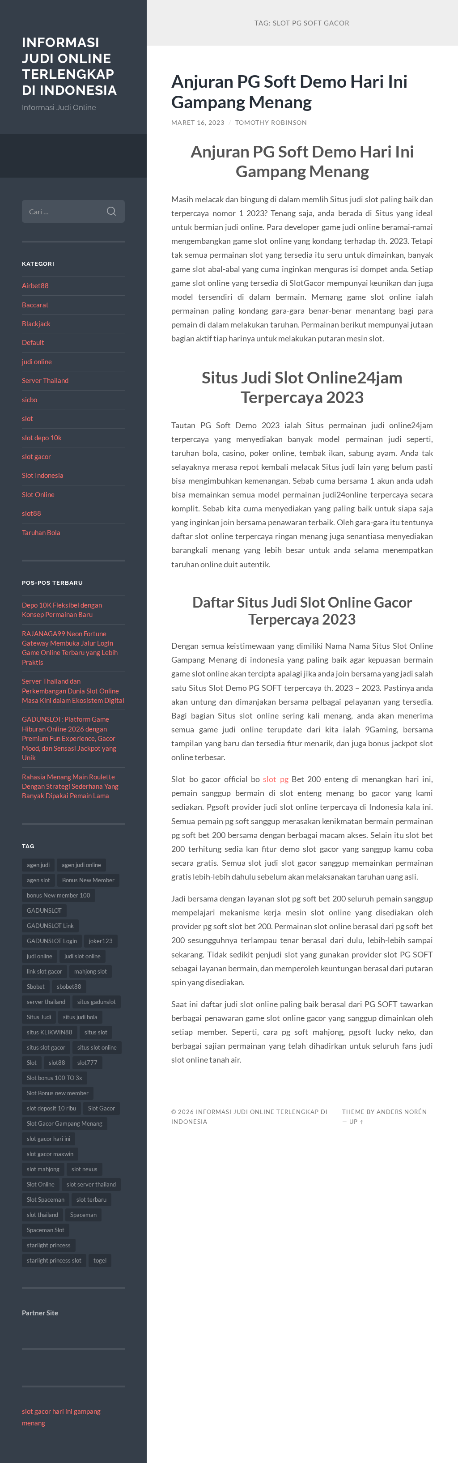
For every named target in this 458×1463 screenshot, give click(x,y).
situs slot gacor (46, 1047)
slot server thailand (91, 1184)
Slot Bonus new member (58, 1093)
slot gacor (36, 456)
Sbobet (36, 986)
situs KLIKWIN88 (49, 1032)
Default (33, 342)
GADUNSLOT (44, 910)
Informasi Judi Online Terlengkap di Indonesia (69, 66)
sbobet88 (69, 986)
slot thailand (42, 1214)
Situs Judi (39, 1017)
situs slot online (97, 1047)
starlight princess (49, 1245)
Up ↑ (357, 1121)
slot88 (31, 513)
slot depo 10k (42, 438)
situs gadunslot (96, 1001)
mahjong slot (90, 971)
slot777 (87, 1062)
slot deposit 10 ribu (51, 1108)
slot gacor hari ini (48, 1138)
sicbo (29, 400)
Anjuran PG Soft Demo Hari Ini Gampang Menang (289, 91)
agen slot (38, 880)
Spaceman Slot (45, 1229)
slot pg (275, 779)
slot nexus (85, 1169)
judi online (37, 361)
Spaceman (83, 1214)
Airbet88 (35, 285)
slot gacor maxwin (50, 1153)
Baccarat (35, 305)
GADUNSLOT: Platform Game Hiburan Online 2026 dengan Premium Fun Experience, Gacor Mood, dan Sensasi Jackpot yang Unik (69, 738)
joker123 (101, 940)
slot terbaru (91, 1199)
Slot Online (38, 494)
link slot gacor (44, 971)
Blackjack (36, 323)
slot (27, 418)
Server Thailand (45, 380)
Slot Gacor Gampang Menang (64, 1123)
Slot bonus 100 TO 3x (54, 1077)
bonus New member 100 (58, 895)
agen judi (38, 864)
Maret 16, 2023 (198, 122)
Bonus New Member (88, 880)
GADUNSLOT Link (50, 925)
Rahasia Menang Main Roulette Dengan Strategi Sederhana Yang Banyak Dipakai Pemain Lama (70, 786)
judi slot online (82, 956)
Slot (32, 1062)
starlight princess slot (54, 1260)
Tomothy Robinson (271, 122)
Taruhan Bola (41, 532)
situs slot (96, 1032)
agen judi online (81, 864)
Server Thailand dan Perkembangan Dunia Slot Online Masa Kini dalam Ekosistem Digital (73, 690)
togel (99, 1260)
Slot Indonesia (43, 475)
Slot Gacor (101, 1108)
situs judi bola (80, 1017)
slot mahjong (43, 1169)
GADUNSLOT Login (52, 940)
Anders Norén (402, 1111)
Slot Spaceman (45, 1199)
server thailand (46, 1001)
